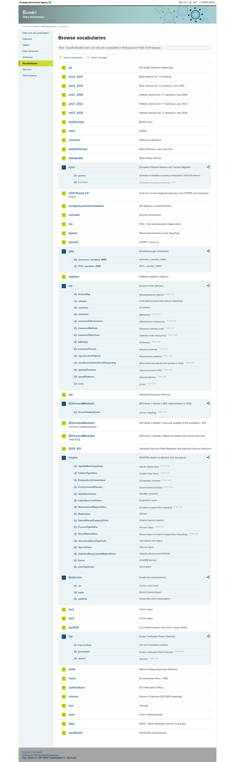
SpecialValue (85, 547)
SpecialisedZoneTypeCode (92, 541)
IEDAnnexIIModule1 (81, 403)
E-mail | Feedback (32, 751)
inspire (73, 457)
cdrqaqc (82, 301)
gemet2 (73, 242)
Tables (25, 45)
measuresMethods (88, 328)
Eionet (36, 26)
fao (71, 224)
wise (71, 723)
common (74, 140)
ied (71, 394)
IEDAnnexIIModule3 (81, 423)
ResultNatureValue (88, 534)
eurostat (74, 214)
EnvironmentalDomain (90, 487)
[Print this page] (191, 2)
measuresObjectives (89, 335)
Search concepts (99, 58)
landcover (75, 577)
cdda (72, 130)
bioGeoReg (84, 294)
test (71, 705)
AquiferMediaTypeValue (90, 466)
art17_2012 (76, 103)
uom (71, 714)
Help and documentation (35, 32)
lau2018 (74, 627)
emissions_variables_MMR (92, 259)
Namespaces (29, 75)
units (80, 383)
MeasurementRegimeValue (92, 507)
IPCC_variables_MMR (89, 266)
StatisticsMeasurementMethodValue (97, 554)
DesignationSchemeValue (91, 480)
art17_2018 (76, 112)
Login (185, 2)
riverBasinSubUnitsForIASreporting (97, 362)
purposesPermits (87, 349)
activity (82, 175)
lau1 (71, 609)
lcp (71, 636)
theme (81, 560)
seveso (73, 696)
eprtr (72, 167)
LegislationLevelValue (90, 500)
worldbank (75, 732)
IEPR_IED (75, 448)
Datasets (27, 39)
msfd (72, 669)
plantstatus (84, 651)
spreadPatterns (86, 376)
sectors (82, 658)
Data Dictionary (48, 26)
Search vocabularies (73, 58)
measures (83, 314)
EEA (36, 2)
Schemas (27, 57)
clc (79, 586)
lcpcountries (84, 645)
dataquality (76, 158)
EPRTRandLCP (79, 193)
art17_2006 (76, 94)
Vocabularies (30, 63)
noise (72, 678)
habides (74, 276)
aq (70, 67)
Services (27, 69)
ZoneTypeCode (86, 567)
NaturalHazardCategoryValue (93, 520)
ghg (71, 251)
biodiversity (76, 121)
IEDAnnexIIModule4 (81, 435)
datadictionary (78, 149)
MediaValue (84, 514)
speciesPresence (87, 370)
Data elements (30, 51)
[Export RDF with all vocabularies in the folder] (208, 167)
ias (70, 285)
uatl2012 (82, 599)
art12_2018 (76, 85)
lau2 (71, 618)
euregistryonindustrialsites (86, 205)
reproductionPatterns (89, 356)
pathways (83, 342)
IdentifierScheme (87, 494)
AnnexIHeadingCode (89, 412)
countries (83, 307)
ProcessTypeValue (88, 527)
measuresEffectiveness (90, 321)
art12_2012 (76, 76)
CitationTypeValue (87, 473)
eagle (81, 592)
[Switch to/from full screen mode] (195, 2)
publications (77, 687)
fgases (73, 233)
